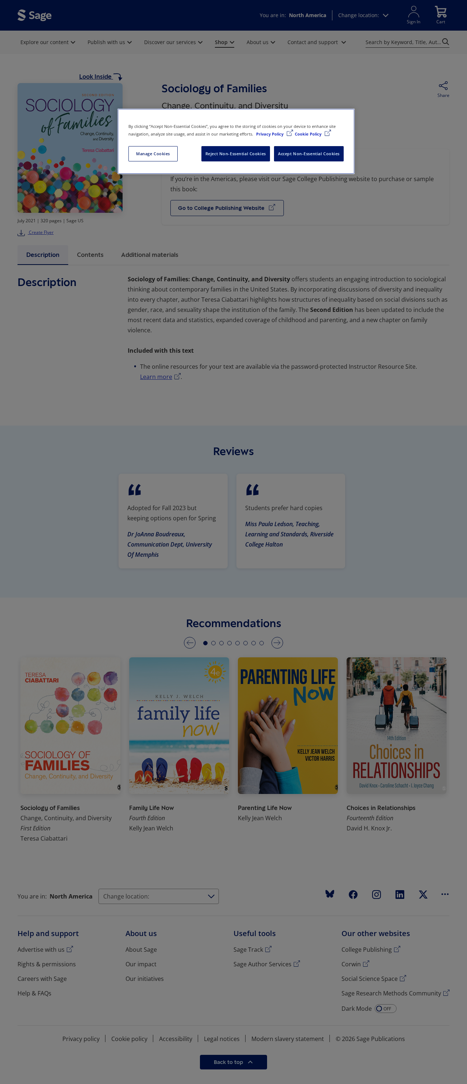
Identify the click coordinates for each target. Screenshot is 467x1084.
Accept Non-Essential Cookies (309, 153)
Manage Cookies (153, 153)
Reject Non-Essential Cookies (235, 153)
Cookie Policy (309, 134)
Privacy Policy (270, 134)
